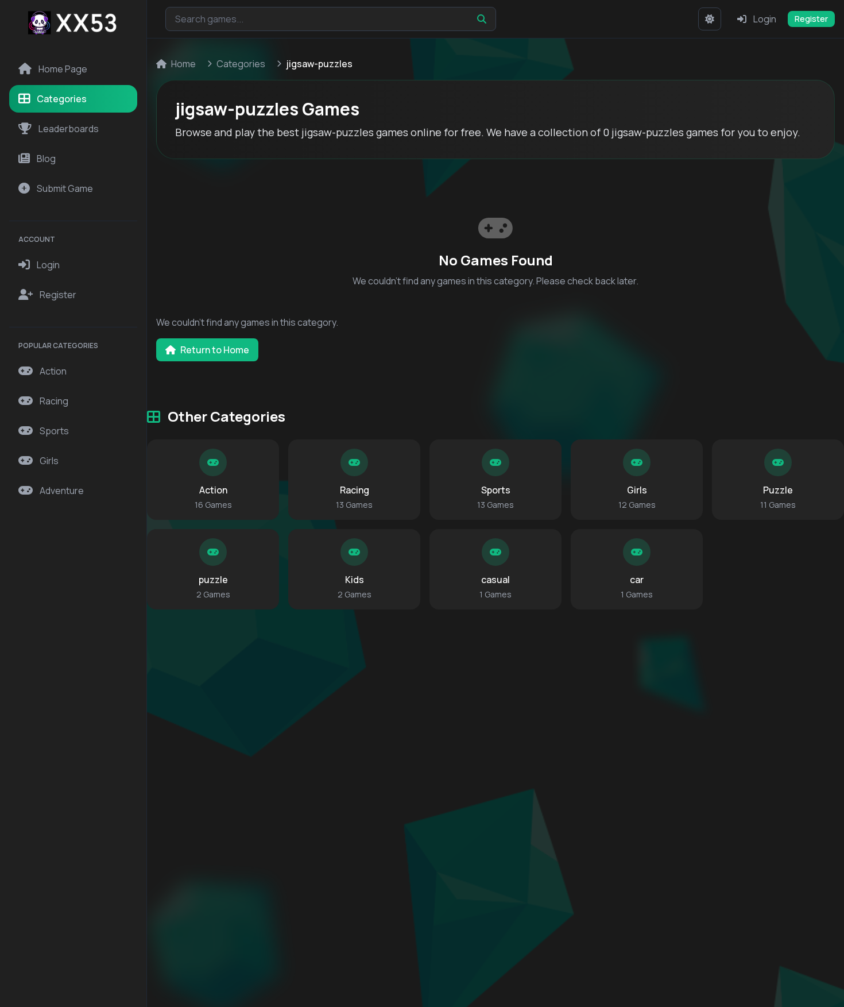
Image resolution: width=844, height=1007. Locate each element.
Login (764, 19)
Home (183, 63)
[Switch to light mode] (709, 18)
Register (811, 18)
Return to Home (214, 350)
